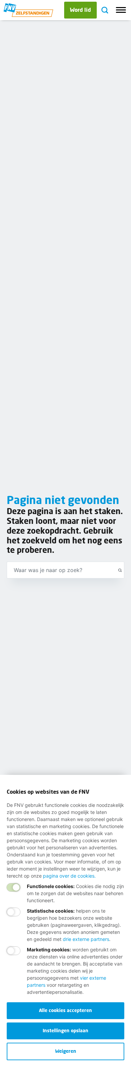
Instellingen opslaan (65, 1030)
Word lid (80, 9)
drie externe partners (86, 939)
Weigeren (65, 1051)
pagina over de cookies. (69, 876)
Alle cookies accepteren (65, 1010)
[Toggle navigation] (121, 10)
